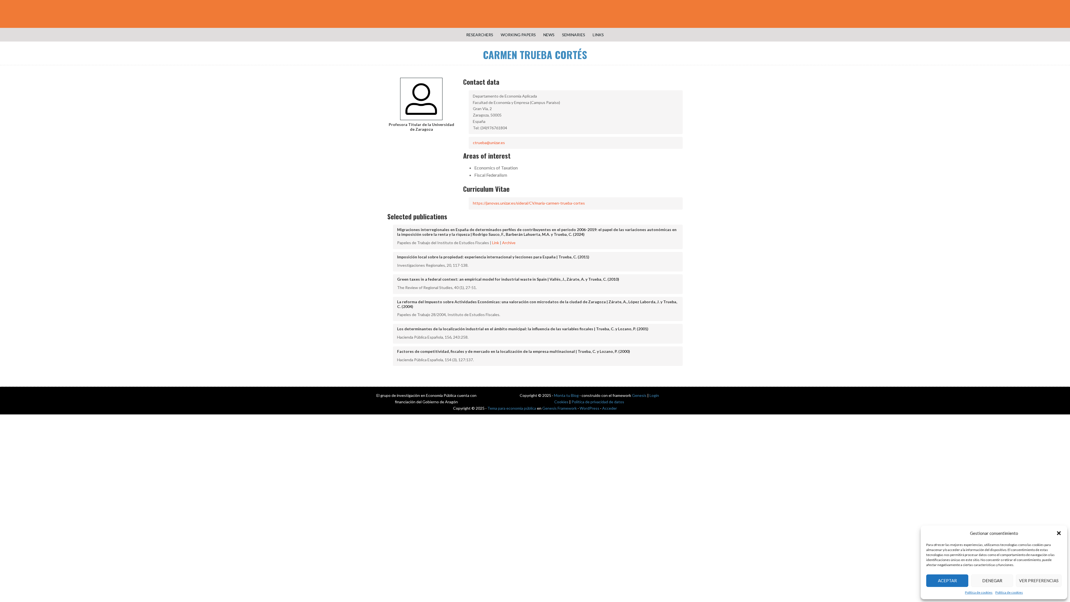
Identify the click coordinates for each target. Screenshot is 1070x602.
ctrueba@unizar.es (489, 142)
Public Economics (535, 14)
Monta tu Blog (566, 395)
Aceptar (947, 580)
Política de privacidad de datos (598, 401)
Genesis (639, 395)
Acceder (609, 408)
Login (654, 395)
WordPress (589, 408)
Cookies (561, 401)
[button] (1059, 533)
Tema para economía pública (511, 408)
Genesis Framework (559, 408)
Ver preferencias (1039, 580)
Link (495, 242)
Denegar (992, 580)
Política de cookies (979, 592)
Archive (508, 242)
